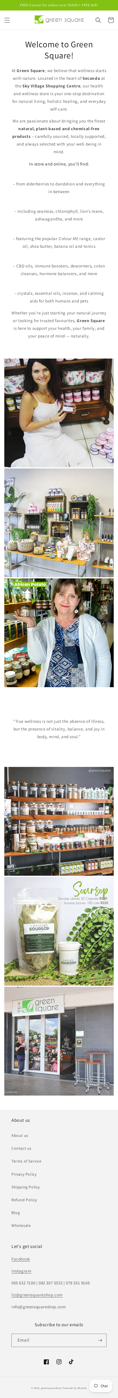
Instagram (21, 1271)
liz (13, 1294)
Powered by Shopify (74, 1387)
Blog (15, 1212)
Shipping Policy (25, 1187)
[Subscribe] (100, 1340)
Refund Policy (24, 1199)
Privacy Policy (23, 1174)
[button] (7, 20)
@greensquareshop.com (39, 1294)
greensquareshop (51, 1387)
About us (19, 1135)
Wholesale (21, 1225)
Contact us (21, 1148)
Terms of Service (26, 1161)
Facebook (20, 1259)
